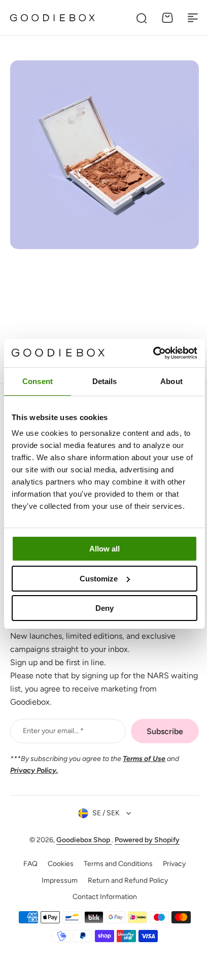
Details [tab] (104, 381)
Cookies (57, 863)
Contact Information (100, 896)
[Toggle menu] (193, 18)
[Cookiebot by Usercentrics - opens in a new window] (153, 353)
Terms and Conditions (114, 863)
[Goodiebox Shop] (52, 17)
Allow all (104, 548)
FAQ (27, 863)
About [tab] (171, 381)
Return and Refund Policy (124, 880)
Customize (99, 578)
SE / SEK (102, 813)
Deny (104, 608)
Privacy (170, 863)
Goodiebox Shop (80, 840)
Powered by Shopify (143, 840)
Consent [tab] (37, 381)
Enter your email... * (53, 731)
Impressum (56, 880)
